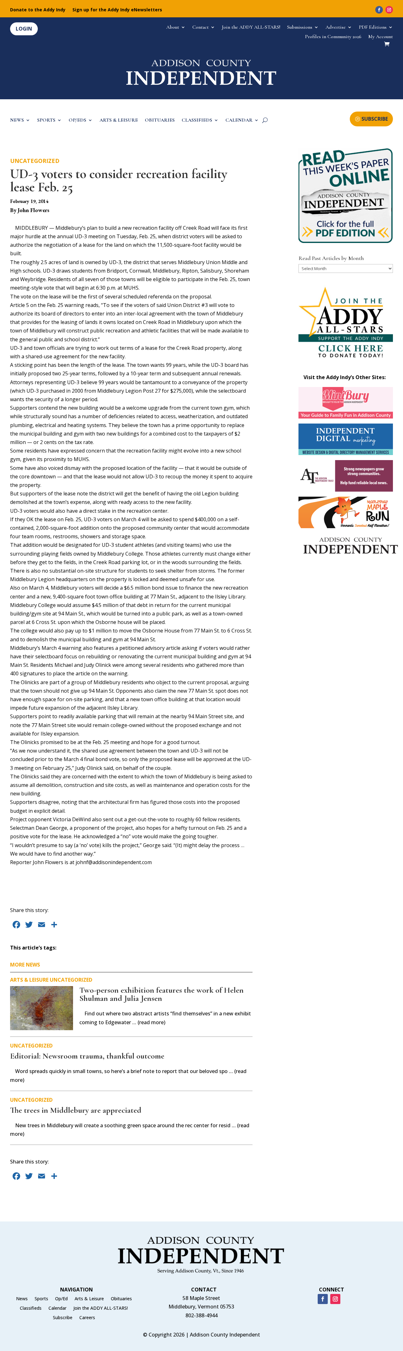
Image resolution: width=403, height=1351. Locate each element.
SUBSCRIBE (374, 118)
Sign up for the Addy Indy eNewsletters (117, 10)
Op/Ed (61, 1299)
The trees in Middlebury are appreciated (75, 1110)
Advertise (336, 27)
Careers (87, 1317)
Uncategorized (35, 161)
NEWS (17, 120)
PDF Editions (373, 27)
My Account (380, 37)
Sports (41, 1299)
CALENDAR (239, 120)
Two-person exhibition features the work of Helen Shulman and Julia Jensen (161, 994)
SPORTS (46, 120)
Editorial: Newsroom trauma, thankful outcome (87, 1056)
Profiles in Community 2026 (333, 37)
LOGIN (24, 28)
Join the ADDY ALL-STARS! (251, 27)
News (22, 1299)
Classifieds (31, 1308)
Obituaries (121, 1299)
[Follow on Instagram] (389, 10)
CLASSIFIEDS (197, 120)
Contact (200, 27)
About (172, 27)
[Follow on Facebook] (379, 10)
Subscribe (62, 1317)
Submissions (299, 27)
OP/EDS (77, 120)
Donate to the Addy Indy (37, 10)
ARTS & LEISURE (118, 120)
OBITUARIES (160, 120)
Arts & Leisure (29, 979)
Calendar (57, 1308)
